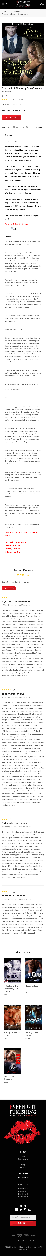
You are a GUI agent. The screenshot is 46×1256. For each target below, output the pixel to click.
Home (4, 11)
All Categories (22, 1177)
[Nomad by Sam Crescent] (33, 970)
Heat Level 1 (23, 1188)
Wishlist (39, 127)
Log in (13, 1241)
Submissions (23, 1159)
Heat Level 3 (7, 91)
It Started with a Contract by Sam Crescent (11, 988)
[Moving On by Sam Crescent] (12, 1017)
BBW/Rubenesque (15, 11)
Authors (23, 1156)
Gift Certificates (22, 1241)
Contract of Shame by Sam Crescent (15, 14)
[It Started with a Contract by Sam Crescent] (12, 970)
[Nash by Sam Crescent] (12, 1061)
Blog (23, 1165)
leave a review (18, 99)
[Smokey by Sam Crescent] (33, 1017)
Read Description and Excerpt (14, 110)
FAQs (23, 1162)
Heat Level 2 (23, 1191)
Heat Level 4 (23, 1197)
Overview (9, 135)
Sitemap (23, 1167)
